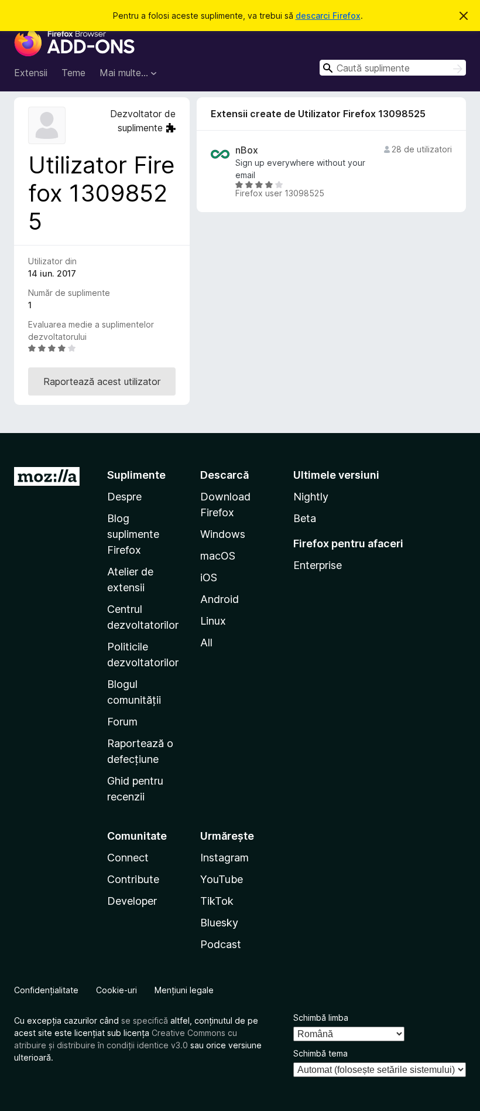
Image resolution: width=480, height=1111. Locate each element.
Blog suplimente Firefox (133, 534)
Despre (124, 496)
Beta (304, 518)
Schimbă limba (320, 1018)
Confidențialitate (46, 990)
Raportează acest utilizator (101, 381)
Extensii (30, 73)
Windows (222, 534)
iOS (208, 577)
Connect (128, 857)
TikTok (217, 901)
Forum (122, 721)
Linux (213, 621)
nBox (246, 150)
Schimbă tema (320, 1053)
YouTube (221, 879)
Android (219, 599)
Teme (73, 73)
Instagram (224, 857)
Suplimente (136, 475)
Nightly (310, 496)
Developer (132, 901)
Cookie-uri (116, 990)
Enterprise (317, 565)
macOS (217, 556)
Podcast (220, 944)
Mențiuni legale (184, 990)
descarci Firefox (328, 16)
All (206, 642)
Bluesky (219, 922)
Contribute (133, 879)
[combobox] (393, 68)
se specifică (144, 1020)
